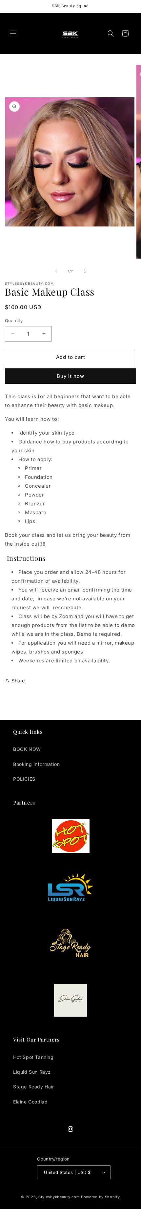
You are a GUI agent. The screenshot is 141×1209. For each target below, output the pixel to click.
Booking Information (36, 764)
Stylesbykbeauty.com (59, 1197)
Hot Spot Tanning (33, 1057)
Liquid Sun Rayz (32, 1072)
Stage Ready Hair (33, 1086)
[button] (13, 33)
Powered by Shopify (100, 1197)
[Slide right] (85, 271)
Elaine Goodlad (30, 1101)
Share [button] (18, 680)
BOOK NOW (27, 749)
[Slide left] (56, 271)
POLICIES (24, 779)
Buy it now (70, 376)
